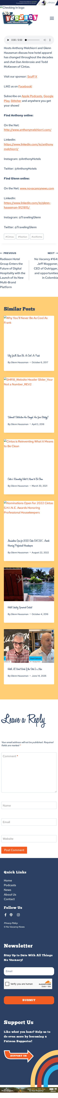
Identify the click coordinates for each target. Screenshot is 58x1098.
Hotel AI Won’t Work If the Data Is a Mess (25, 669)
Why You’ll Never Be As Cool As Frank (24, 356)
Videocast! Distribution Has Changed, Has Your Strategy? (28, 417)
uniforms (37, 236)
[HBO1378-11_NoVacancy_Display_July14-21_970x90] (29, 1089)
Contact (9, 899)
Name (7, 805)
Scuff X (32, 76)
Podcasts (10, 885)
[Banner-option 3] (29, 2)
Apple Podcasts (32, 96)
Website (8, 839)
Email (6, 822)
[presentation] (29, 332)
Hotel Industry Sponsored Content (20, 607)
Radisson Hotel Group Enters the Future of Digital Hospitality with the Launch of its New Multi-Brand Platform (12, 270)
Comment (10, 756)
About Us (10, 894)
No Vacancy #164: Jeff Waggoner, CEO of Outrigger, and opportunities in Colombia (46, 265)
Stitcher (16, 101)
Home (8, 880)
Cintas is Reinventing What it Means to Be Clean (25, 479)
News (7, 890)
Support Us (18, 1056)
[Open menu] (52, 18)
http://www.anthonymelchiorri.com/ (28, 130)
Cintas (9, 236)
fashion (22, 236)
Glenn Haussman (20, 362)
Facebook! (25, 86)
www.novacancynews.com (37, 188)
